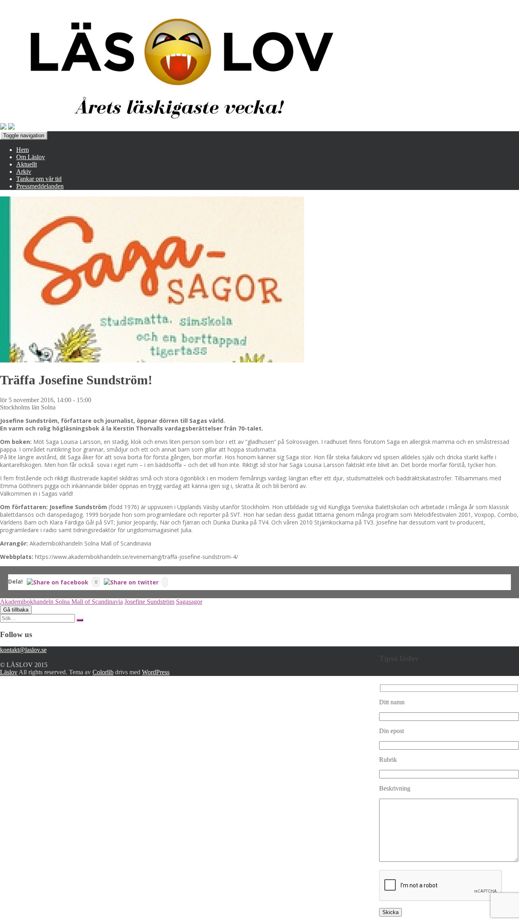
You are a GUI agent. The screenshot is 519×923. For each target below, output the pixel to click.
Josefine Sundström (149, 601)
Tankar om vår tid (39, 178)
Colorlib (103, 672)
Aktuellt (26, 164)
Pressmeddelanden (40, 186)
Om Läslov (30, 156)
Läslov (8, 672)
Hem (22, 149)
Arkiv (23, 171)
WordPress (155, 672)
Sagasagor (189, 601)
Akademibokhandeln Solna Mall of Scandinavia (61, 601)
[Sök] (80, 620)
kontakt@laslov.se (23, 649)
